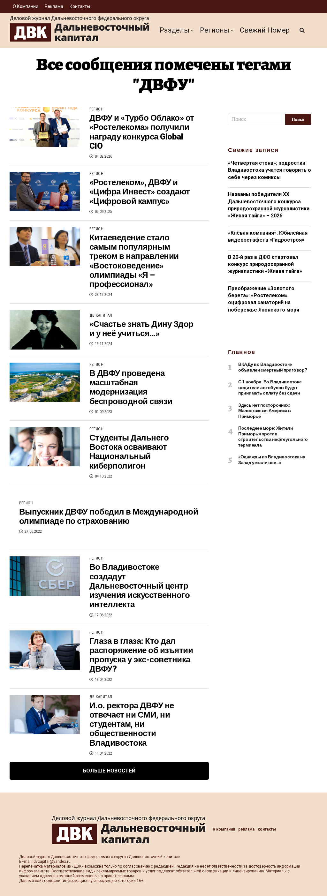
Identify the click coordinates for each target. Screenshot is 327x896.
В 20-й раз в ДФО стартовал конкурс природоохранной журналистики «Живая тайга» (265, 264)
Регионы (214, 30)
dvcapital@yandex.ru (52, 861)
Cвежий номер (265, 30)
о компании (25, 6)
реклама (54, 6)
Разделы (174, 30)
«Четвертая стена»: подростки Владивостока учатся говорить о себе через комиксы (269, 170)
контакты (80, 6)
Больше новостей (109, 771)
